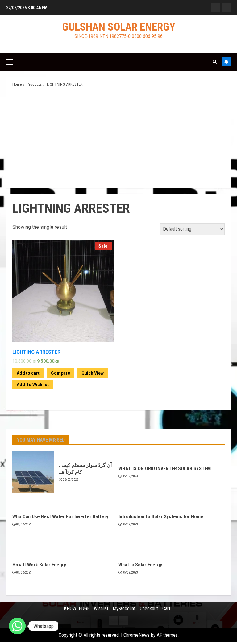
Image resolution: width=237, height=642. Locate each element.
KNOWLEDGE (76, 608)
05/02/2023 (71, 479)
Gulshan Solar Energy (118, 27)
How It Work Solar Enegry (39, 565)
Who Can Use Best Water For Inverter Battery (60, 517)
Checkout (149, 608)
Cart (166, 608)
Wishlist (101, 608)
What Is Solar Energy (140, 565)
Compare (60, 373)
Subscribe (226, 61)
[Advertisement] (118, 137)
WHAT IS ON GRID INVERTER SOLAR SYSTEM (164, 468)
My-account (124, 608)
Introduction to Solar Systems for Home (160, 517)
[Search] (215, 62)
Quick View (92, 373)
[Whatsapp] (17, 626)
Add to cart (28, 373)
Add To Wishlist (33, 384)
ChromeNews (136, 635)
